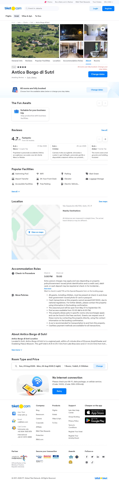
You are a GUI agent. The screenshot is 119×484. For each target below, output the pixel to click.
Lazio (19, 22)
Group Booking (74, 417)
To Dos (54, 423)
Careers (39, 419)
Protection (39, 435)
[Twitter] (92, 457)
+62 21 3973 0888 (25, 437)
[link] (95, 8)
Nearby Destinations (72, 211)
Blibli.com (39, 440)
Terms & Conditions (73, 426)
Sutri (31, 22)
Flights (54, 410)
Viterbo (25, 22)
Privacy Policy (73, 421)
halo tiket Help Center (74, 411)
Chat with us (22, 415)
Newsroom (40, 415)
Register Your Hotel (75, 432)
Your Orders (97, 2)
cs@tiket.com (23, 422)
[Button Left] (99, 139)
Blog (37, 410)
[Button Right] (105, 139)
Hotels (54, 415)
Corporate (39, 423)
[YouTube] (103, 457)
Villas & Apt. (56, 419)
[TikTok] (92, 462)
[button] (36, 232)
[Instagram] (87, 462)
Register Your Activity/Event (74, 437)
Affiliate (39, 427)
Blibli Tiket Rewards (83, 2)
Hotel (13, 22)
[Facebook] (87, 457)
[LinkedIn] (98, 457)
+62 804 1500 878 (25, 432)
